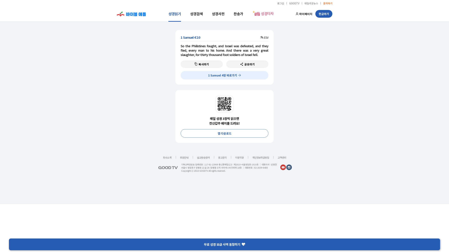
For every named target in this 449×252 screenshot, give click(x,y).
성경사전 (218, 13)
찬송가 (238, 13)
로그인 (280, 3)
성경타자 (267, 14)
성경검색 (196, 13)
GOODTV (294, 3)
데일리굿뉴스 (311, 3)
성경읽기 (174, 13)
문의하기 (327, 3)
